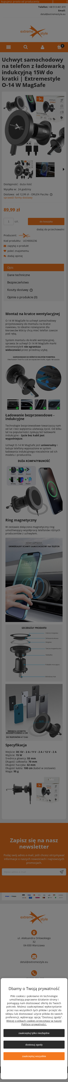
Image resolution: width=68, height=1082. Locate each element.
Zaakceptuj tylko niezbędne (34, 1033)
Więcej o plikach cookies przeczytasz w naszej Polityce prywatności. (34, 1022)
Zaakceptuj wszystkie (34, 1056)
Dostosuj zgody (34, 1044)
